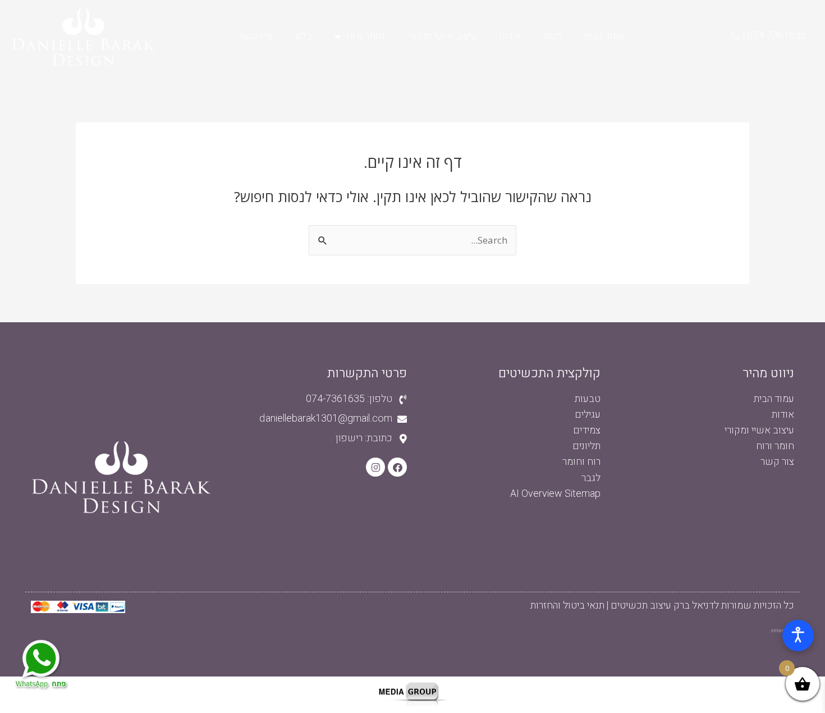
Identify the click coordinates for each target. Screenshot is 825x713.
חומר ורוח (365, 36)
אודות (510, 36)
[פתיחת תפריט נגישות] (798, 635)
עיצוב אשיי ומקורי (759, 430)
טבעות (588, 398)
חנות (553, 36)
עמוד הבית (604, 36)
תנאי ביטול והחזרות (567, 605)
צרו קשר (255, 36)
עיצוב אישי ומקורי (441, 36)
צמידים (587, 430)
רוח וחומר (581, 461)
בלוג (303, 36)
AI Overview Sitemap (555, 493)
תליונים (586, 446)
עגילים (588, 414)
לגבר (591, 478)
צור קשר (777, 461)
